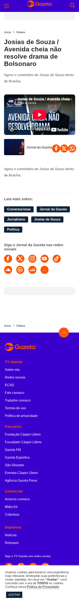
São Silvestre (14, 465)
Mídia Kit (11, 507)
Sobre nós (12, 369)
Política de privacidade (21, 416)
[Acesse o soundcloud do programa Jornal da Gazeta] (8, 270)
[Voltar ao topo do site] (64, 332)
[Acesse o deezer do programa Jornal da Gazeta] (32, 270)
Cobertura (12, 514)
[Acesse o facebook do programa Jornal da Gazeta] (8, 259)
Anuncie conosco (17, 499)
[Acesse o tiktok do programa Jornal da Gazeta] (57, 259)
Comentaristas (19, 209)
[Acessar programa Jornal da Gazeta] (14, 147)
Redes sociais (15, 377)
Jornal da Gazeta (39, 147)
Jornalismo (16, 219)
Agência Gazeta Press (21, 480)
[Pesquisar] (72, 6)
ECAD (9, 385)
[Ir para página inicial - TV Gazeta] (39, 6)
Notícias (11, 535)
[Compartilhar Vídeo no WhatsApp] (72, 148)
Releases (12, 543)
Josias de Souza (47, 219)
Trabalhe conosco (18, 400)
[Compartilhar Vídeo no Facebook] (56, 148)
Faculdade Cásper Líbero (23, 442)
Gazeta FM (13, 449)
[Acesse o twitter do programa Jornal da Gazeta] (20, 259)
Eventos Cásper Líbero (21, 473)
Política (13, 229)
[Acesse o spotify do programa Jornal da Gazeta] (20, 270)
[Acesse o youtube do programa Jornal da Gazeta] (45, 259)
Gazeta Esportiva (17, 457)
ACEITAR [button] (14, 594)
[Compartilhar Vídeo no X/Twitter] (64, 148)
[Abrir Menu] (6, 6)
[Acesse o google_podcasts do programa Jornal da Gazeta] (45, 270)
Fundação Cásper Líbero (23, 434)
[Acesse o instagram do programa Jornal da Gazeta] (32, 259)
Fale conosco (14, 392)
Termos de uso (15, 408)
